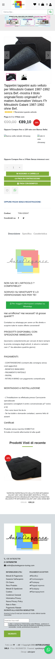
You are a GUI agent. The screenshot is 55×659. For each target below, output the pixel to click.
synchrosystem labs (43, 648)
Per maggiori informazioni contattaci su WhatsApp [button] (28, 305)
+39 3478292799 (13, 559)
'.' (4, 456)
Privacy (37, 624)
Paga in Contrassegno (28, 179)
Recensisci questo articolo (26, 112)
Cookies (9, 592)
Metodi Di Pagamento (14, 576)
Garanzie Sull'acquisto (14, 579)
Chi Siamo (10, 582)
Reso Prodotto (11, 586)
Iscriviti (12, 634)
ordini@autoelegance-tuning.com (20, 565)
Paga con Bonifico (28, 184)
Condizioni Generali (13, 595)
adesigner (31, 652)
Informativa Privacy (13, 598)
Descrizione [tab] (14, 234)
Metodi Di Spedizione (14, 589)
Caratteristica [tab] (40, 234)
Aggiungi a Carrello (28, 174)
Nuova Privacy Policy (14, 601)
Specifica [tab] (27, 234)
